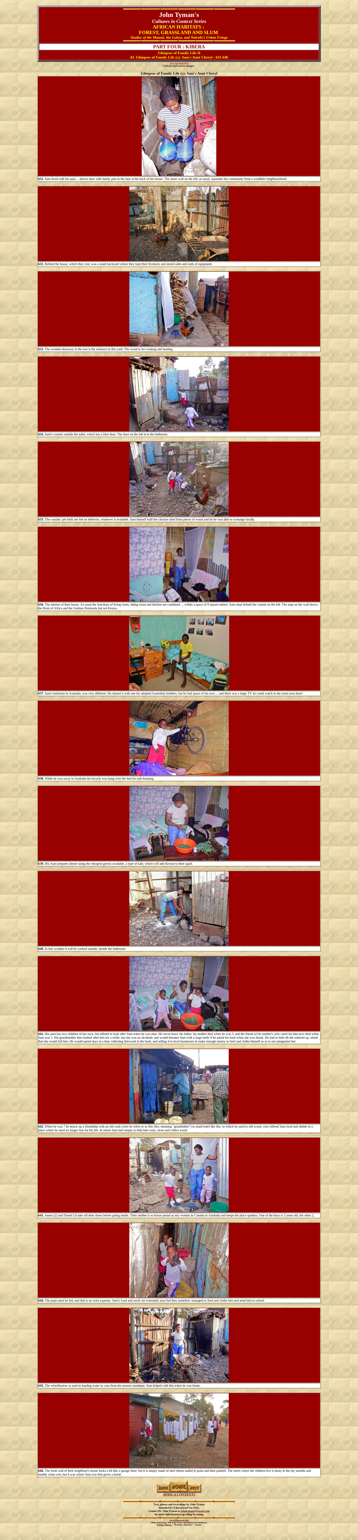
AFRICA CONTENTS (179, 1494)
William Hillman (165, 1525)
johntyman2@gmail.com (195, 1511)
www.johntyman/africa (179, 63)
